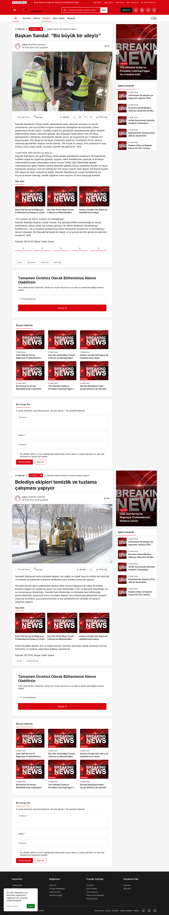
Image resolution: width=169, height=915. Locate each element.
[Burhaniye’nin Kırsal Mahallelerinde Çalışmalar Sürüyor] (30, 375)
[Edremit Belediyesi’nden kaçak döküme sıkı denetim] (94, 375)
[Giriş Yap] (148, 10)
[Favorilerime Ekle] (74, 117)
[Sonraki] (31, 2)
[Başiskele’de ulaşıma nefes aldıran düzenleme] (136, 133)
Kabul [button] (31, 906)
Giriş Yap (40, 462)
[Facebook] (143, 911)
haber (25, 44)
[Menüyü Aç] (14, 10)
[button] (142, 10)
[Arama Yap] (135, 10)
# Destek (45, 262)
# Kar (19, 661)
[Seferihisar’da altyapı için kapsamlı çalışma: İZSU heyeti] (136, 95)
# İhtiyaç (57, 262)
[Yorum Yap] (80, 117)
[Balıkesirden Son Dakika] (33, 10)
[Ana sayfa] (15, 18)
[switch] (153, 18)
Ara (104, 10)
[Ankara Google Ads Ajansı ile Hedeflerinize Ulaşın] (94, 200)
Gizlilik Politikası (12, 906)
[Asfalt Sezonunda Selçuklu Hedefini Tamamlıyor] (136, 120)
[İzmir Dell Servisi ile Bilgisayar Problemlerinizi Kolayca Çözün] (30, 200)
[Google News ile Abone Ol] (23, 117)
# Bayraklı (31, 262)
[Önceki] (28, 2)
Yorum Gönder (24, 462)
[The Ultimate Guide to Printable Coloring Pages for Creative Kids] (62, 375)
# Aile (19, 262)
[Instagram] (155, 911)
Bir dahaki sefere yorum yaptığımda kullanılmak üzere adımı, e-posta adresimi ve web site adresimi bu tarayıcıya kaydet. (62, 455)
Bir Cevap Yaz (23, 404)
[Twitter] (149, 911)
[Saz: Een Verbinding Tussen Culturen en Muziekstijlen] (62, 200)
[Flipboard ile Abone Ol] (38, 117)
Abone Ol (126, 10)
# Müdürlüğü (33, 661)
